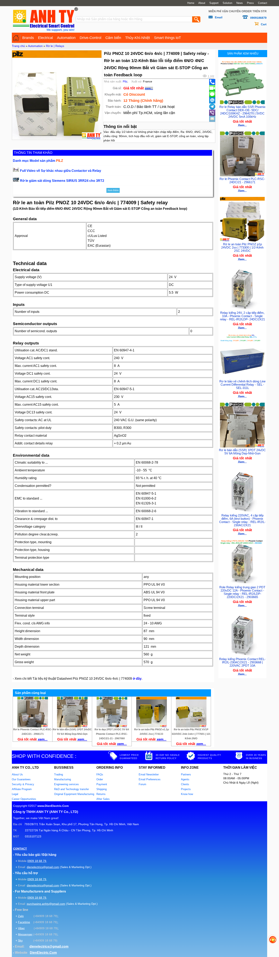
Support (214, 3)
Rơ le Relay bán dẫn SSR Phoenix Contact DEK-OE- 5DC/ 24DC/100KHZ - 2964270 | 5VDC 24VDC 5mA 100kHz (242, 111)
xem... (149, 88)
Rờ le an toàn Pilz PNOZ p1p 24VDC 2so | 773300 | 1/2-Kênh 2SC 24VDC (242, 247)
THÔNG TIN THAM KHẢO (33, 152)
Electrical (45, 38)
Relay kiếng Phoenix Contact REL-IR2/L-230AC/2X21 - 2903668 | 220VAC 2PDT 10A (242, 662)
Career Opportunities (24, 798)
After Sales (103, 798)
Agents (185, 779)
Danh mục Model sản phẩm (38, 160)
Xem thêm (113, 190)
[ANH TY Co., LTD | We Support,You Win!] (16, 38)
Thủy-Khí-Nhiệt (137, 38)
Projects (186, 789)
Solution (227, 3)
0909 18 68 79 (36, 861)
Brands (28, 38)
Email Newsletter (149, 774)
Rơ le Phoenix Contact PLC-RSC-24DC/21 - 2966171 (242, 180)
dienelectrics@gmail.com (43, 867)
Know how (187, 794)
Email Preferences (150, 779)
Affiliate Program (22, 789)
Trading (58, 774)
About (201, 3)
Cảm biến (113, 38)
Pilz (125, 81)
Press (250, 3)
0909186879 (258, 17)
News (239, 3)
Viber (21, 928)
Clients (185, 784)
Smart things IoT (167, 38)
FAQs (99, 774)
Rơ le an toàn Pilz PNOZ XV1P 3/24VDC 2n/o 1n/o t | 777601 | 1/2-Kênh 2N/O (191, 734)
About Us (17, 774)
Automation (66, 38)
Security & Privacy (23, 784)
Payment (101, 784)
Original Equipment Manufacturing (74, 794)
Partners (186, 774)
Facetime (24, 922)
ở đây (137, 678)
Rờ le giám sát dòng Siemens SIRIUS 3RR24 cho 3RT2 (62, 180)
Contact (262, 3)
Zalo (21, 916)
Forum (142, 784)
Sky (20, 940)
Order (99, 779)
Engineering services (66, 784)
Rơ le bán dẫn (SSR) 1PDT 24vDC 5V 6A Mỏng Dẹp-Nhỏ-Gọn (242, 452)
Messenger (25, 934)
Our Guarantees (21, 779)
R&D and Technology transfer (71, 789)
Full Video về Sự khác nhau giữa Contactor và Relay (60, 170)
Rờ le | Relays (55, 46)
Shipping (101, 789)
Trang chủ (18, 46)
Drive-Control (90, 38)
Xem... (242, 125)
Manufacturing (62, 779)
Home (190, 3)
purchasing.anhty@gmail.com (46, 903)
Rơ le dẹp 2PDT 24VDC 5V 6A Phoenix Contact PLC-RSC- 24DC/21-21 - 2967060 (112, 734)
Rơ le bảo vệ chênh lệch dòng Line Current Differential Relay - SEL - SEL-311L (242, 385)
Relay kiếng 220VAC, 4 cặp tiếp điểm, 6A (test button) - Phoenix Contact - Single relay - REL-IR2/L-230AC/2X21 (242, 520)
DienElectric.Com (43, 952)
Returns (101, 794)
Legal (15, 794)
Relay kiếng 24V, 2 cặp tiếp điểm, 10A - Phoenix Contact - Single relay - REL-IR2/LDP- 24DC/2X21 (242, 316)
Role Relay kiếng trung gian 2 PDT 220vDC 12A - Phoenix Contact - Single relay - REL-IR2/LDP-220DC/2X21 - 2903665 (242, 592)
